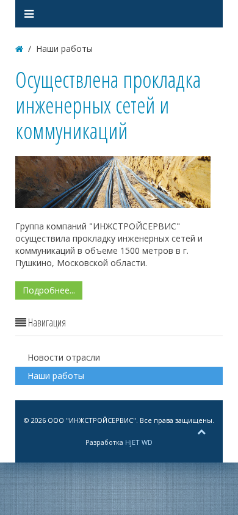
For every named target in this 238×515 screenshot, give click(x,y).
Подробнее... (49, 290)
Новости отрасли (63, 357)
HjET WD (139, 442)
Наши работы (55, 375)
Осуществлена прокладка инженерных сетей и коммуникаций (108, 105)
